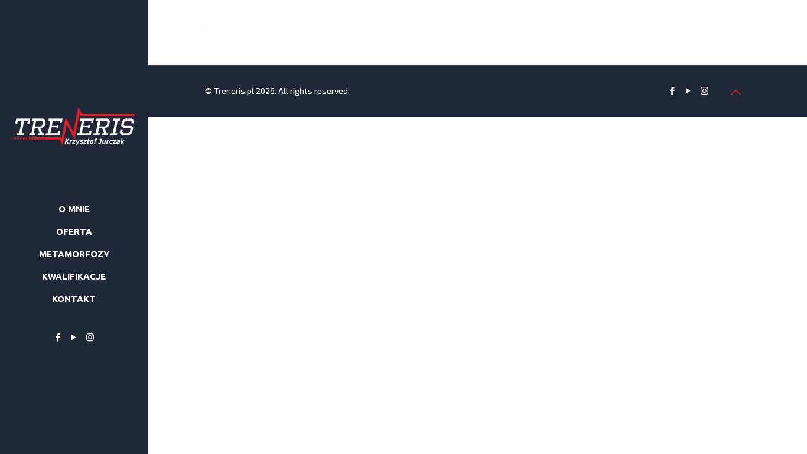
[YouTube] (74, 337)
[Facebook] (58, 337)
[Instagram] (90, 337)
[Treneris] (74, 94)
